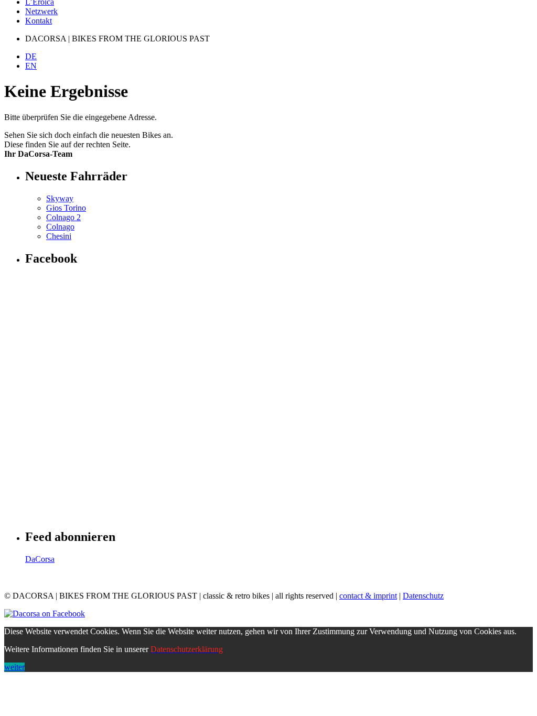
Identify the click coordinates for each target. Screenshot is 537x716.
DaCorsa (40, 559)
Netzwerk (41, 11)
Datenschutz (423, 595)
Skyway (59, 198)
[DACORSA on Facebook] (44, 613)
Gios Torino (66, 207)
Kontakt (38, 20)
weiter (14, 667)
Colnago (60, 226)
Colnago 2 (63, 217)
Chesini (58, 236)
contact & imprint (368, 595)
